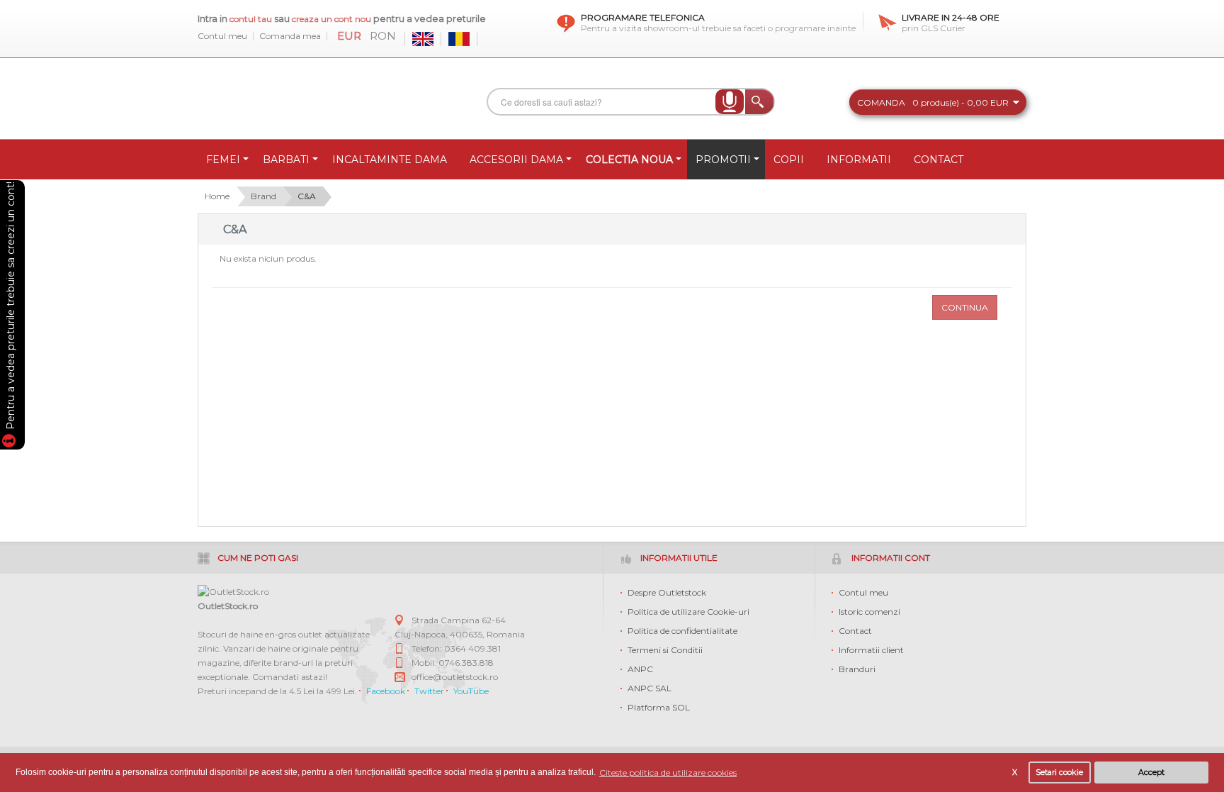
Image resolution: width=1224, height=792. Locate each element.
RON (383, 36)
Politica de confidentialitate (682, 630)
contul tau (251, 18)
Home (217, 196)
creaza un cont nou (332, 18)
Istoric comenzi (869, 611)
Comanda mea (290, 36)
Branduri (857, 669)
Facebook (385, 691)
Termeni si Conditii (665, 650)
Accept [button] (1151, 772)
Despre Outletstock (667, 592)
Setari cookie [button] (1059, 772)
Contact (855, 630)
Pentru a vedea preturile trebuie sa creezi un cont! (10, 307)
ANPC (640, 669)
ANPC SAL (650, 688)
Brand (263, 196)
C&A (307, 196)
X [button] (1014, 772)
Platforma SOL (659, 707)
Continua (964, 307)
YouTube (471, 691)
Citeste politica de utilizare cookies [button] (668, 772)
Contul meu (222, 36)
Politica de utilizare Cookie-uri (688, 611)
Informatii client (871, 650)
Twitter (429, 691)
